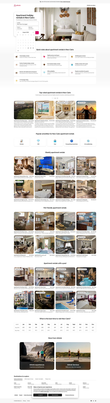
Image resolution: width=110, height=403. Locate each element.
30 (33, 48)
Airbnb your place (91, 5)
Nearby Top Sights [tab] (39, 379)
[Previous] (53, 98)
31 (18, 50)
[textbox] (21, 28)
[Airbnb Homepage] (17, 5)
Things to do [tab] (47, 379)
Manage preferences (69, 395)
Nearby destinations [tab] (18, 379)
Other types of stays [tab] (29, 379)
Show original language (65, 1)
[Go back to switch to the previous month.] (18, 32)
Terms (28, 400)
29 (30, 48)
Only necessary (55, 395)
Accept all (40, 395)
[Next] (57, 98)
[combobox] (27, 24)
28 (28, 48)
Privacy (24, 400)
